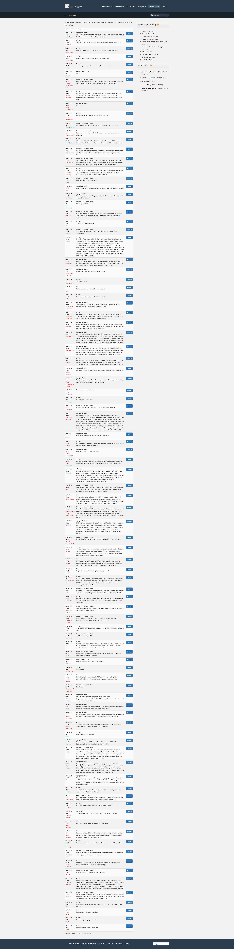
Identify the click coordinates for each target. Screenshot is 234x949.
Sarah (67, 914)
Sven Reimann (70, 127)
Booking (144, 57)
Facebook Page (147, 85)
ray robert (69, 326)
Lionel (67, 655)
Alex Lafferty (70, 799)
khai (67, 906)
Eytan (67, 68)
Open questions (154, 6)
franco (68, 233)
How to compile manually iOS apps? (153, 72)
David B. (68, 573)
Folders (144, 52)
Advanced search (107, 6)
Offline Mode (146, 36)
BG (67, 645)
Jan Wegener (70, 198)
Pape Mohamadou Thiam (70, 384)
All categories (119, 6)
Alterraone (69, 638)
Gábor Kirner (70, 499)
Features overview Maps (149, 77)
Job (143, 81)
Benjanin (68, 744)
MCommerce (146, 39)
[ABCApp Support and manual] (73, 6)
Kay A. (68, 551)
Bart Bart (69, 409)
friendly (68, 215)
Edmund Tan (69, 52)
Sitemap (110, 943)
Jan (67, 190)
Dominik (68, 473)
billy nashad (69, 162)
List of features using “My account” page (154, 41)
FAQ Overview (102, 943)
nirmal (68, 76)
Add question (142, 6)
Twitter (144, 31)
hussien (68, 438)
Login (163, 6)
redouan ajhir (70, 283)
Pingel (68, 362)
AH (67, 489)
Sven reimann (70, 153)
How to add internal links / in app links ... (154, 47)
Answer (129, 33)
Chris (67, 780)
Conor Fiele (69, 600)
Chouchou (69, 394)
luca (67, 225)
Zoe (67, 291)
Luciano (68, 752)
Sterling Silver (70, 671)
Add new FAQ (131, 6)
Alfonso (68, 792)
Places (144, 34)
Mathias (68, 44)
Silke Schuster (70, 263)
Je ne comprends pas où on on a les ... (153, 88)
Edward (68, 663)
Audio (143, 60)
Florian (68, 445)
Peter (67, 182)
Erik (67, 593)
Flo (67, 630)
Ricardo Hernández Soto (69, 86)
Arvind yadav (70, 402)
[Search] (151, 15)
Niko (67, 708)
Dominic (68, 896)
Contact (127, 943)
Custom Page (146, 54)
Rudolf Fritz (69, 37)
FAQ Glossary (119, 943)
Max (67, 736)
